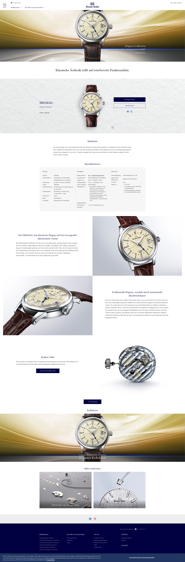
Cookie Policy (50, 560)
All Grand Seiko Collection (47, 538)
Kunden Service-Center (100, 542)
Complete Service (99, 538)
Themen (123, 540)
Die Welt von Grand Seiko (34, 7)
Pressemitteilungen (126, 538)
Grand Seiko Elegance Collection (48, 549)
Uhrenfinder (93, 402)
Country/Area (17, 2)
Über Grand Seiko (71, 538)
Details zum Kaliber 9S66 (48, 371)
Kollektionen (15, 7)
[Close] (182, 557)
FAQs (95, 545)
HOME (41, 11)
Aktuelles (124, 534)
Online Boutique (177, 2)
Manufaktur (70, 540)
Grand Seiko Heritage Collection (48, 545)
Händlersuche (129, 105)
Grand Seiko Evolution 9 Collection (49, 542)
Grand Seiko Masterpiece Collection (49, 540)
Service (96, 534)
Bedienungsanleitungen (98, 175)
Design (68, 542)
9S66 (89, 175)
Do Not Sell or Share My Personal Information (141, 557)
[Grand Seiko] (92, 5)
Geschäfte (124, 545)
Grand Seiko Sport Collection (47, 547)
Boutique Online (129, 99)
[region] (92, 557)
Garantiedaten (98, 547)
